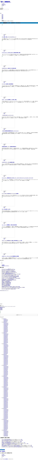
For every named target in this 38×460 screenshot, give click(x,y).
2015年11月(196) (6, 431)
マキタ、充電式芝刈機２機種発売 (6, 439)
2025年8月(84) (6, 326)
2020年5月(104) (6, 382)
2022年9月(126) (6, 357)
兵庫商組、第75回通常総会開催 (6, 282)
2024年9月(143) (6, 336)
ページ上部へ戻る (2, 449)
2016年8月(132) (6, 423)
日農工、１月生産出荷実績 (6, 281)
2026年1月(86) (6, 321)
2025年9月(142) (6, 325)
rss (2, 457)
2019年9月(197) (6, 390)
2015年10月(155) (6, 432)
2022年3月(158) (6, 362)
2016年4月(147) (6, 426)
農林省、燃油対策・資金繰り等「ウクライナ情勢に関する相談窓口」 (11, 445)
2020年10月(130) (6, 378)
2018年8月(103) (6, 401)
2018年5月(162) (6, 404)
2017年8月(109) (6, 412)
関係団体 (1, 309)
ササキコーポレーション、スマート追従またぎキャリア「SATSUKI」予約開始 (13, 287)
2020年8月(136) (6, 380)
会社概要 (3, 454)
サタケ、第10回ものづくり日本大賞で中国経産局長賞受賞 (10, 276)
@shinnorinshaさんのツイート (4, 290)
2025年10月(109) (6, 324)
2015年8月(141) (6, 434)
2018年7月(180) (6, 402)
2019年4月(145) (6, 394)
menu (0, 13)
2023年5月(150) (6, 350)
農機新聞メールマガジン (5, 265)
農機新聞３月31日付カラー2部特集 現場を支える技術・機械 (11, 286)
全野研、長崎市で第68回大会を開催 (7, 440)
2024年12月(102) (6, 333)
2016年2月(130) (6, 428)
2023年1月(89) (6, 353)
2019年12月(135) (6, 387)
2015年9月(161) (6, 433)
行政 (2, 15)
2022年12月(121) (6, 355)
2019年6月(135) (6, 392)
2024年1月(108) (6, 342)
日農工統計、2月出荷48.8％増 (6, 283)
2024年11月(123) (6, 334)
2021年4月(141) (6, 372)
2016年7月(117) (6, 424)
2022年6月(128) (6, 360)
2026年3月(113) (6, 319)
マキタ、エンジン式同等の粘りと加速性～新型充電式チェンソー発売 (12, 240)
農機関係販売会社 (2, 307)
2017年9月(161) (6, 411)
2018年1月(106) (6, 407)
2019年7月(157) (6, 391)
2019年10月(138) (6, 389)
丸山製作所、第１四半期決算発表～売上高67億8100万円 (9, 443)
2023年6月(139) (6, 349)
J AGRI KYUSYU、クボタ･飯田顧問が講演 (8, 162)
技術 (2, 16)
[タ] (5, 306)
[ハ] (8, 306)
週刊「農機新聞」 (3, 451)
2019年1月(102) (6, 396)
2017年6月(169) (6, 414)
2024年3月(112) (6, 341)
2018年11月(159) (6, 399)
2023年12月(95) (6, 344)
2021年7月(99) (6, 370)
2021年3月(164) (6, 373)
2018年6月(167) (6, 403)
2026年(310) (4, 318)
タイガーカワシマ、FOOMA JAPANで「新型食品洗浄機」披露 (11, 52)
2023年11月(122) (6, 345)
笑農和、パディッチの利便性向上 (6, 444)
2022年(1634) (5, 354)
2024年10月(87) (6, 335)
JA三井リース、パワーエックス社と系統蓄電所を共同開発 (10, 256)
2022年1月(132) (6, 364)
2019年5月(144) (6, 393)
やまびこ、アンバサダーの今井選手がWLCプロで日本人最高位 (11, 278)
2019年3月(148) (6, 395)
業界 (2, 14)
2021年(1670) (5, 365)
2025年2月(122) (6, 331)
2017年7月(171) (6, 413)
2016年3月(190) (6, 427)
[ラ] (13, 306)
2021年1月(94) (6, 375)
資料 (2, 18)
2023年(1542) (5, 343)
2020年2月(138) (6, 385)
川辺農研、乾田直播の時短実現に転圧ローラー (8, 273)
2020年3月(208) (6, 384)
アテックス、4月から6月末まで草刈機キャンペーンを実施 (10, 275)
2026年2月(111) (6, 320)
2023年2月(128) (6, 352)
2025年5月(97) (6, 328)
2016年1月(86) (6, 429)
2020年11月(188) (6, 377)
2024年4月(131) (6, 340)
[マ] (9, 306)
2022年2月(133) (6, 363)
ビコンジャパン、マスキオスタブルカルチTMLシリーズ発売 (10, 288)
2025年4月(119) (6, 329)
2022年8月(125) (6, 358)
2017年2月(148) (6, 417)
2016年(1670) (5, 419)
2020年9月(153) (6, 379)
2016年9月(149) (6, 422)
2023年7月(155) (6, 348)
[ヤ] (11, 306)
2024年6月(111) (6, 338)
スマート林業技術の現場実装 (6, 285)
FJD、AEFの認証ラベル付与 (6, 209)
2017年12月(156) (6, 409)
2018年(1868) (5, 397)
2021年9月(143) (6, 368)
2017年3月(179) (6, 416)
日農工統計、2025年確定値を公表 (7, 280)
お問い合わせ (4, 4)
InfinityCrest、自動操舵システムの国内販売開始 (9, 271)
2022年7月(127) (6, 359)
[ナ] (6, 306)
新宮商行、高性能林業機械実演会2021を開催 (8, 442)
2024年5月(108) (6, 339)
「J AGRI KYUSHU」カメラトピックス (7, 115)
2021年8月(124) (6, 369)
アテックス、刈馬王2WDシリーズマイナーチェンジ (9, 272)
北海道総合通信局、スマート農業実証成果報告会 (9, 146)
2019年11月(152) (6, 388)
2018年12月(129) (6, 398)
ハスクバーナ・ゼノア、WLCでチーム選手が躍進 (9, 277)
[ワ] (14, 306)
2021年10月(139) (6, 367)
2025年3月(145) (6, 330)
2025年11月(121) (6, 323)
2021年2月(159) (6, 374)
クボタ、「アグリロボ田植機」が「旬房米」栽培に (9, 99)
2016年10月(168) (6, 421)
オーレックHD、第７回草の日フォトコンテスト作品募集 (10, 193)
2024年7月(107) (6, 337)
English (3, 5)
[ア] (0, 306)
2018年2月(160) (6, 406)
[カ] (2, 306)
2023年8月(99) (6, 347)
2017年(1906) (5, 408)
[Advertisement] (11, 11)
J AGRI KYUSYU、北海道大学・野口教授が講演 (9, 68)
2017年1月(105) (6, 418)
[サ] (3, 306)
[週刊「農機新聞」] (5, 1)
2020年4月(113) (6, 383)
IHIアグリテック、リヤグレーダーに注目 (8, 270)
